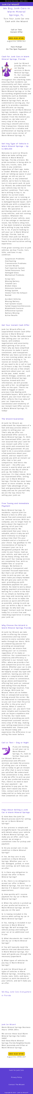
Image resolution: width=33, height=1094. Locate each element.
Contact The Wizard (16, 1084)
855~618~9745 (16, 38)
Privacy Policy (16, 1077)
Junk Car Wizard (9, 1024)
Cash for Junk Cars (16, 1070)
